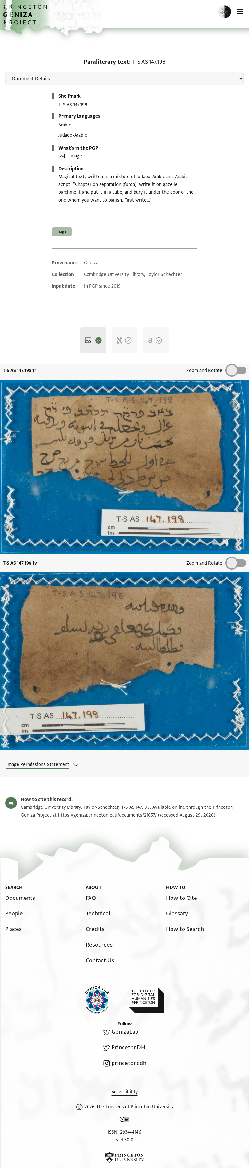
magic (61, 231)
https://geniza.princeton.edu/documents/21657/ (107, 815)
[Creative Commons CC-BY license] (124, 1120)
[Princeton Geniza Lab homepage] (102, 1000)
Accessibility (125, 1092)
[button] (26, 18)
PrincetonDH (128, 1047)
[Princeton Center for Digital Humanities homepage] (146, 1000)
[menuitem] (20, 898)
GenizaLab (125, 1032)
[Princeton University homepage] (124, 1157)
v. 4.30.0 (124, 1140)
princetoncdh (129, 1063)
